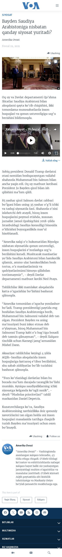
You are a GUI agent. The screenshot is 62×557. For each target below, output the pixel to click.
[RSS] (29, 512)
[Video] (13, 552)
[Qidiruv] (49, 552)
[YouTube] (31, 552)
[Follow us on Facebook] (5, 512)
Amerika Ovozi (18, 134)
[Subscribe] (45, 512)
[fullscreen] (56, 153)
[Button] (53, 53)
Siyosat (7, 15)
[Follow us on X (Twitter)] (13, 512)
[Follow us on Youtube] (21, 512)
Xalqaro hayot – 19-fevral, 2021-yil (29, 129)
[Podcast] (37, 512)
